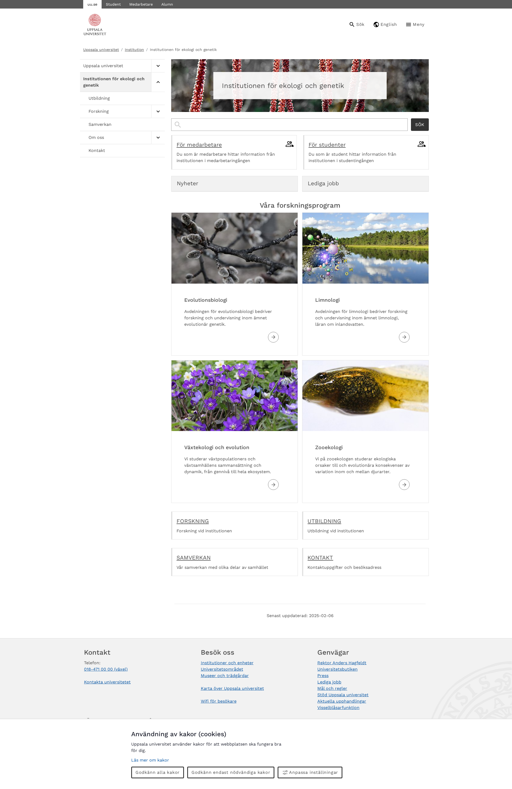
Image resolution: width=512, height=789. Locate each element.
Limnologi (327, 300)
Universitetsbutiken (337, 669)
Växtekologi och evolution (216, 447)
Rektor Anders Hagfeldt (341, 662)
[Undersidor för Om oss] (158, 137)
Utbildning (99, 98)
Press (323, 675)
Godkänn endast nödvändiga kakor (230, 772)
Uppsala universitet (101, 49)
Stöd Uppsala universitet (343, 694)
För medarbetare (199, 145)
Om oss (96, 137)
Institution (134, 49)
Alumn (167, 4)
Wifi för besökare (219, 701)
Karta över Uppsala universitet (232, 688)
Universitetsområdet (222, 669)
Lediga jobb (329, 682)
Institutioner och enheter (227, 662)
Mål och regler (332, 688)
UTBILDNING (324, 521)
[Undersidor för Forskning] (158, 111)
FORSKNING (193, 521)
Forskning (99, 111)
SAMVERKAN (194, 557)
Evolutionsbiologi (205, 300)
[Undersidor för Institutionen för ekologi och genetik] (158, 82)
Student (113, 4)
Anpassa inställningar (313, 772)
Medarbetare (141, 4)
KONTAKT (320, 557)
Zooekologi (329, 447)
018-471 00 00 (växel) (106, 669)
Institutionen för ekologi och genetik (114, 82)
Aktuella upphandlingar (341, 701)
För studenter (327, 145)
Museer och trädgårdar (225, 675)
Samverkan (100, 124)
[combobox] (289, 124)
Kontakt (97, 150)
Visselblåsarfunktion (338, 707)
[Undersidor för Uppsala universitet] (158, 66)
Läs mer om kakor (150, 760)
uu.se (92, 4)
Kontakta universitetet (107, 682)
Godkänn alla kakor (157, 772)
